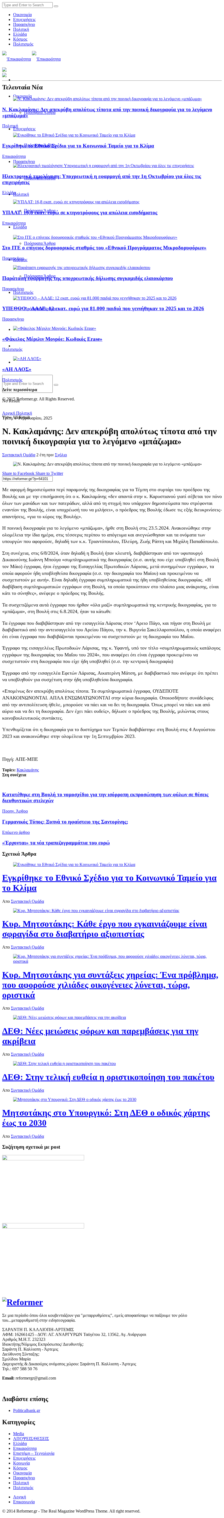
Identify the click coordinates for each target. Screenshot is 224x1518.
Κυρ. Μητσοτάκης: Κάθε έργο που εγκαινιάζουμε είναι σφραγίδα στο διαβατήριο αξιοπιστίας (104, 929)
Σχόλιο (61, 454)
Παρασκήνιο (24, 24)
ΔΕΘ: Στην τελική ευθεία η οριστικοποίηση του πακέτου (108, 1077)
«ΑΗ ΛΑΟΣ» (16, 369)
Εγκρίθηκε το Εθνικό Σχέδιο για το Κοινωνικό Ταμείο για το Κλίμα (78, 146)
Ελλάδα (20, 34)
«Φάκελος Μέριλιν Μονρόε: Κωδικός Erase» (52, 339)
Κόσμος (20, 39)
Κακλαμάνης (28, 770)
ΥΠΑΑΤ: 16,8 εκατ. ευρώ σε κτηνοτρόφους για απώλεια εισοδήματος (79, 212)
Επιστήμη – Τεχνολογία (33, 1453)
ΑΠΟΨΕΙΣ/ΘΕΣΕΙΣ (31, 1438)
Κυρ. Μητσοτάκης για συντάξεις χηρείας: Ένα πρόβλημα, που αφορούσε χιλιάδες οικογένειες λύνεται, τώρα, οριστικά (110, 985)
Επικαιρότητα (14, 156)
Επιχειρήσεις (24, 19)
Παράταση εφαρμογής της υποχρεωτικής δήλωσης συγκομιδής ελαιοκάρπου (87, 278)
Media (18, 1433)
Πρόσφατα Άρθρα (39, 243)
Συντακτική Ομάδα (18, 454)
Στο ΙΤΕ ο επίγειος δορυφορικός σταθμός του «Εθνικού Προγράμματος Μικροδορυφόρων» (104, 248)
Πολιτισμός (23, 44)
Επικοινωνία (24, 1501)
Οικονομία (22, 14)
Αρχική (8, 413)
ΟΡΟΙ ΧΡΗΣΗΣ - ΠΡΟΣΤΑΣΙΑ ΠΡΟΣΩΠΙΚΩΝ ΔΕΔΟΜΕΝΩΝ (59, 1387)
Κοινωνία (21, 1463)
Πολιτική (21, 29)
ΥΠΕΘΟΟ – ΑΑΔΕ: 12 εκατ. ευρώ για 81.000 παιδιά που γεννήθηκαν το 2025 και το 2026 (103, 308)
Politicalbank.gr (26, 1410)
